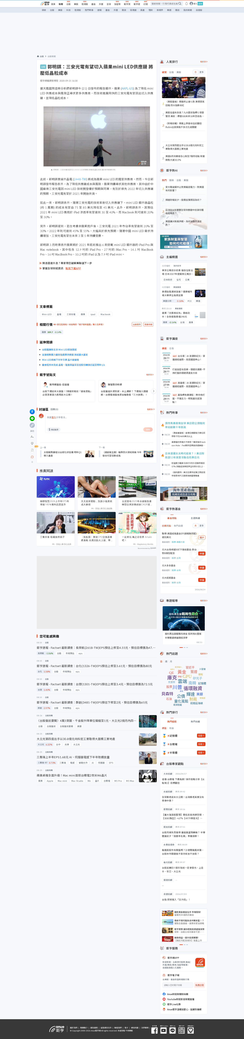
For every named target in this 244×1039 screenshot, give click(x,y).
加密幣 (117, 4)
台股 (68, 4)
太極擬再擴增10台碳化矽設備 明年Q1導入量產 (62, 453)
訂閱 (145, 4)
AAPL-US (127, 88)
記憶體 (173, 735)
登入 (195, 3)
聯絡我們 (118, 1027)
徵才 (126, 1027)
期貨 (124, 9)
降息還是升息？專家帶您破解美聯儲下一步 (67, 263)
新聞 (61, 4)
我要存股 (148, 324)
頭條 (44, 9)
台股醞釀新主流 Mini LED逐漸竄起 (59, 349)
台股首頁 (137, 324)
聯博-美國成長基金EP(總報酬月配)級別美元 (179, 535)
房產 (142, 9)
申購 (202, 553)
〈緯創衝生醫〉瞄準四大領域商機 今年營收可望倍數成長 (122, 453)
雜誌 (177, 9)
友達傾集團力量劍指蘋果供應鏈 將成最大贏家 (65, 354)
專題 (169, 9)
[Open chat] (32, 457)
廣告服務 (94, 1027)
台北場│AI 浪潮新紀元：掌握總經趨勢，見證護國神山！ (188, 357)
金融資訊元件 (106, 1027)
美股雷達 (177, 287)
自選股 (199, 9)
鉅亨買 (127, 4)
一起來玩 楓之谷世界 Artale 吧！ (137, 538)
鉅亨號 (137, 4)
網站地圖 (134, 1027)
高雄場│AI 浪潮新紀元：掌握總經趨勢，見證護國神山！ (188, 384)
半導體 (173, 752)
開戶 (202, 537)
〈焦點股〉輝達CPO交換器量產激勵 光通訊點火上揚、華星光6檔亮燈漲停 (96, 538)
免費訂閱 (199, 985)
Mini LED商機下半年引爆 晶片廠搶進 (60, 359)
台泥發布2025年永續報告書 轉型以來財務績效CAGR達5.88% (137, 503)
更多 (202, 72)
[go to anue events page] (186, 3)
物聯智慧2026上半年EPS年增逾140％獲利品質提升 (54, 503)
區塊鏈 (133, 9)
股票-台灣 (176, 557)
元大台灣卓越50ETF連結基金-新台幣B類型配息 (179, 551)
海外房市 (177, 266)
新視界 (160, 9)
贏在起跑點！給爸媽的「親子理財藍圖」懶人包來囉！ (80, 324)
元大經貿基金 (169, 577)
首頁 (53, 4)
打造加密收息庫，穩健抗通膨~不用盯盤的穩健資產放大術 (188, 371)
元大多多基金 (169, 565)
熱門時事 (89, 9)
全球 (109, 4)
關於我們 (73, 1027)
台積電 (173, 744)
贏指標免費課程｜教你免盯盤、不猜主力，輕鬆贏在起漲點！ (188, 398)
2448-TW (80, 179)
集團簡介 (84, 1027)
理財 (151, 9)
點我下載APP (73, 268)
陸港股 (85, 4)
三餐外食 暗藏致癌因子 (52, 537)
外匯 (101, 4)
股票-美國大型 (178, 541)
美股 (76, 4)
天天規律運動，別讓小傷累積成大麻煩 (96, 503)
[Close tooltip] (55, 456)
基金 (93, 4)
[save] (32, 450)
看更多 (149, 375)
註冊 (200, 3)
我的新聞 (187, 9)
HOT (175, 356)
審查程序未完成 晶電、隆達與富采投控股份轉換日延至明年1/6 (73, 364)
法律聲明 (145, 1027)
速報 (99, 9)
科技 (68, 9)
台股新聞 (52, 56)
